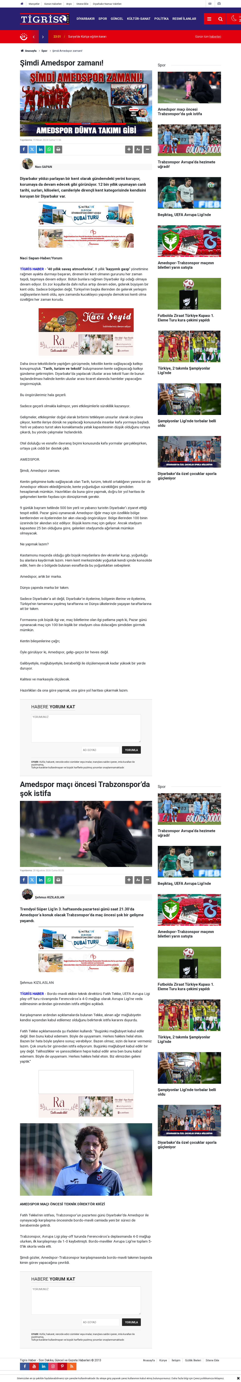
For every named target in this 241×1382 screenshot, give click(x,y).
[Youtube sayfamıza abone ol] (34, 1366)
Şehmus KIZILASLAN (49, 897)
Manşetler (34, 3)
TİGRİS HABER (32, 269)
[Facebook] (23, 149)
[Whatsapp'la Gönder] (49, 149)
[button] (129, 149)
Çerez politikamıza (203, 1378)
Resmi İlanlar (184, 19)
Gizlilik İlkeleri (193, 1360)
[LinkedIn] (40, 149)
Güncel (117, 19)
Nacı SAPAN (43, 167)
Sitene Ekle (82, 3)
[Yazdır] (58, 149)
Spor (102, 19)
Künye (163, 1360)
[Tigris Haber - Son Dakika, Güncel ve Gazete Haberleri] (44, 18)
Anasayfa (30, 50)
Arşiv (69, 3)
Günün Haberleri (53, 3)
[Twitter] (32, 149)
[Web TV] (210, 3)
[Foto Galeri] (219, 3)
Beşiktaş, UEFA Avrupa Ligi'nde (88, 36)
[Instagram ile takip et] (53, 1366)
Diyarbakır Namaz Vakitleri (107, 3)
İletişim (176, 1360)
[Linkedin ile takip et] (43, 1366)
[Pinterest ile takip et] (62, 1366)
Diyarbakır (86, 19)
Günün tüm (208, 36)
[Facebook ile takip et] (24, 1366)
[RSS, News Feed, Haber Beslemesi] (71, 1366)
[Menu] (209, 19)
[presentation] (33, 36)
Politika (161, 19)
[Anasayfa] (22, 3)
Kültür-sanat (139, 19)
